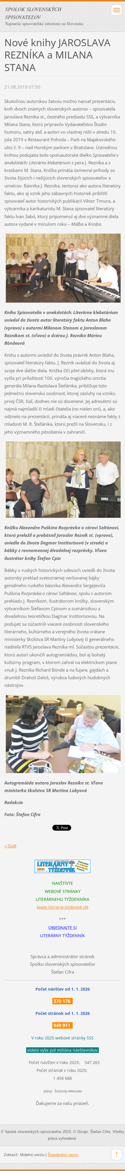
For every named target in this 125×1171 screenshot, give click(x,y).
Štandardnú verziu (63, 1155)
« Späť (10, 845)
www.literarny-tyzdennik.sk (62, 907)
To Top (116, 1154)
